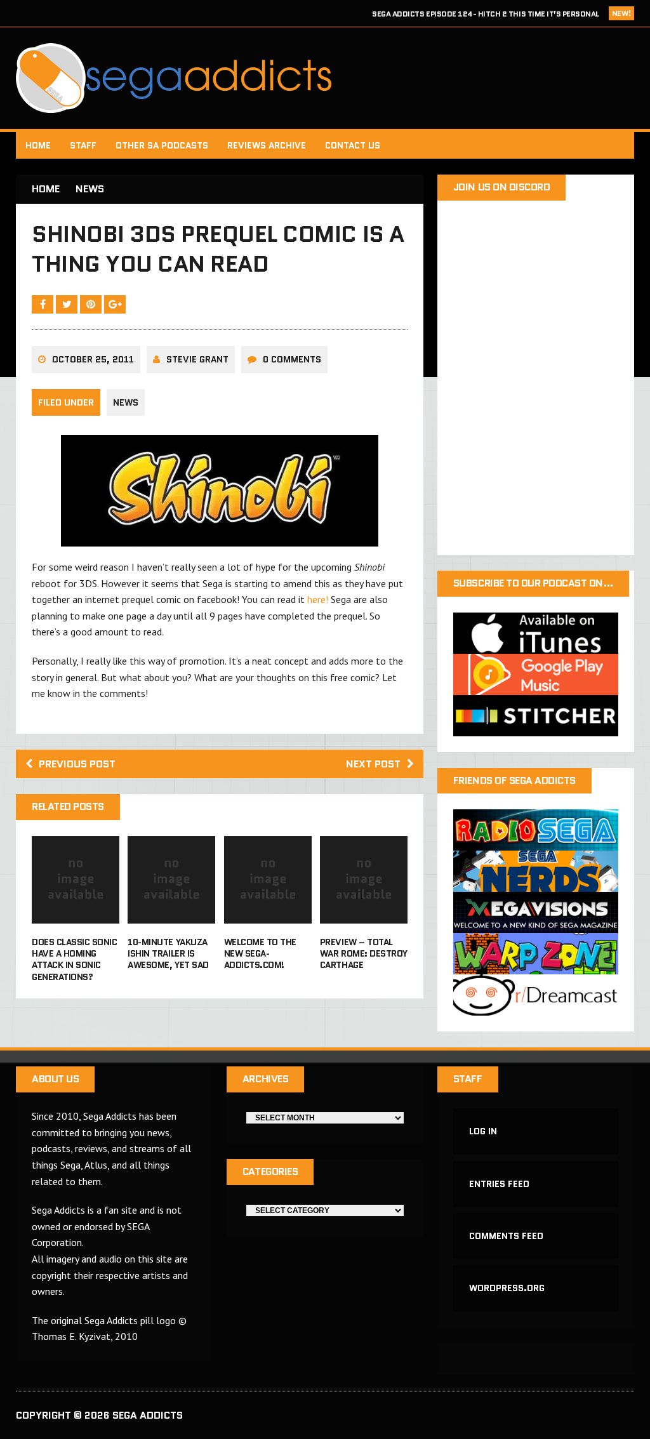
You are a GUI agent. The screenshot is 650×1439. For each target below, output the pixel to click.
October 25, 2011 (93, 359)
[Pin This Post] (92, 304)
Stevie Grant (197, 359)
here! (317, 599)
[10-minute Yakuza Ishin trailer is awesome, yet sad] (171, 915)
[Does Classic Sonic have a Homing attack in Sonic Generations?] (75, 915)
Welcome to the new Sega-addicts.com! (260, 953)
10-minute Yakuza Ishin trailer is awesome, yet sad (168, 953)
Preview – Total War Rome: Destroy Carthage (364, 953)
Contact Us (352, 145)
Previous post (77, 764)
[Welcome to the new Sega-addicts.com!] (268, 915)
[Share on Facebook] (44, 304)
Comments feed (506, 1236)
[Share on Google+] (115, 304)
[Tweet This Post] (68, 304)
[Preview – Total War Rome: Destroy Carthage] (364, 915)
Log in (483, 1131)
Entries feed (499, 1183)
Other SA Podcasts (162, 145)
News (125, 402)
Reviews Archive (266, 145)
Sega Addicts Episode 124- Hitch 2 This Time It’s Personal (485, 13)
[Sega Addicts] (325, 78)
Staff (83, 145)
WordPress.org (507, 1288)
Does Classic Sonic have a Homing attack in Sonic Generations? (74, 959)
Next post (373, 764)
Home (38, 145)
